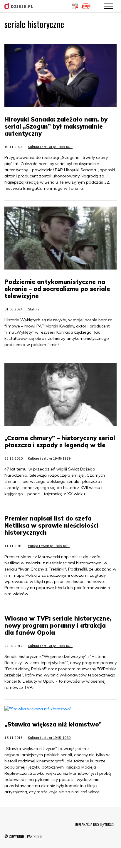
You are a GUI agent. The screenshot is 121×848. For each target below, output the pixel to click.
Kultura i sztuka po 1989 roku (50, 147)
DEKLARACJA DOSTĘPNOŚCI (94, 824)
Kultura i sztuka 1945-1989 (49, 458)
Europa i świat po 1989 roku (49, 546)
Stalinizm (35, 309)
